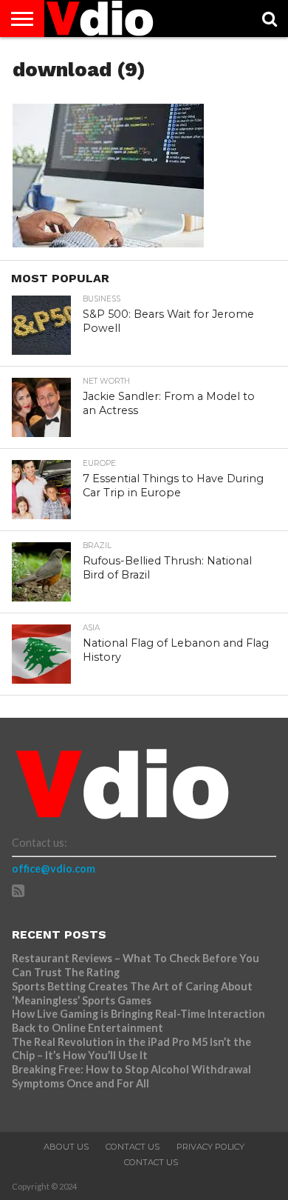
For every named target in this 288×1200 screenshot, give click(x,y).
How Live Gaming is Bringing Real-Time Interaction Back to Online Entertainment (138, 1020)
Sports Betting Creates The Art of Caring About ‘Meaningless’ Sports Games (132, 993)
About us (66, 1146)
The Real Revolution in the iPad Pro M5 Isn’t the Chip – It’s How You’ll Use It (131, 1049)
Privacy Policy (210, 1146)
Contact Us (133, 1146)
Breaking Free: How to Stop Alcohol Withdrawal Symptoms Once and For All (131, 1076)
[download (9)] (108, 243)
